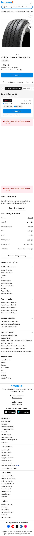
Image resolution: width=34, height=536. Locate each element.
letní (28, 222)
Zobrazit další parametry (17, 256)
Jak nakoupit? (5, 450)
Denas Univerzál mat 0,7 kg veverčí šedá (13, 349)
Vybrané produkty (7, 332)
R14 (28, 240)
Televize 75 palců (6, 291)
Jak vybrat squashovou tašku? (10, 322)
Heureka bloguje (6, 435)
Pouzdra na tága (6, 281)
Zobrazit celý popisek (17, 208)
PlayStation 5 (5, 368)
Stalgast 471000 (5, 338)
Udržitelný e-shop (6, 517)
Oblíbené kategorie (8, 267)
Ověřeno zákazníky (6, 504)
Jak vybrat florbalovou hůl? (9, 327)
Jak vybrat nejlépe (8, 318)
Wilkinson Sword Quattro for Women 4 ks (13, 346)
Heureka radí (5, 455)
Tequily (3, 275)
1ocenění (19, 107)
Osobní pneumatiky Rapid (8, 308)
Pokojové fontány (6, 270)
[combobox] (17, 7)
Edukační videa (5, 494)
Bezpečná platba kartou (8, 466)
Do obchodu (17, 111)
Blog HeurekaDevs (6, 437)
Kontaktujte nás (17, 398)
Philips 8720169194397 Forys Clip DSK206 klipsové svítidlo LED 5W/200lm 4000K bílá (17, 351)
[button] (11, 82)
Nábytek (3, 376)
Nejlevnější (26, 88)
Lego (2, 370)
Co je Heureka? (5, 421)
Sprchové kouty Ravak (7, 286)
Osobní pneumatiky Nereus (9, 310)
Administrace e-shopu (7, 476)
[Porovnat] (30, 16)
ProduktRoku (5, 510)
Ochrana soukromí (6, 463)
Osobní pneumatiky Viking (8, 313)
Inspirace (4, 515)
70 (29, 235)
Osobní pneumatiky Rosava (9, 302)
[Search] (4, 82)
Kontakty (4, 424)
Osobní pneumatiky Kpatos (9, 305)
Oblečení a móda (6, 378)
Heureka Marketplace (7, 484)
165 (29, 231)
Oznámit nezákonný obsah (9, 440)
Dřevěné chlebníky (6, 294)
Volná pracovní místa (7, 429)
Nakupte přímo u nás (7, 458)
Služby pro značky (6, 486)
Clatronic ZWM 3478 (7, 343)
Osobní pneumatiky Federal (7, 11)
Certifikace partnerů (7, 512)
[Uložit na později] (30, 27)
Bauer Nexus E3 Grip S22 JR (9, 336)
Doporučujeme (6, 357)
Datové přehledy (6, 489)
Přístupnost (4, 442)
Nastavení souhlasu (7, 460)
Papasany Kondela (6, 283)
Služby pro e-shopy (7, 481)
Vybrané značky (7, 299)
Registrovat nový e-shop (8, 478)
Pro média (4, 432)
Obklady (3, 288)
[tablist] (17, 82)
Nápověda (4, 497)
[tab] (11, 82)
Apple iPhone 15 (6, 360)
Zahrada (3, 373)
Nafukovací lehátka (6, 273)
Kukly (3, 278)
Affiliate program (6, 492)
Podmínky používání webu (22, 534)
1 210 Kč (27, 101)
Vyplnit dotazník (17, 404)
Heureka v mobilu (6, 453)
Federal (30, 218)
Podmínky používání (7, 427)
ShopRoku (4, 507)
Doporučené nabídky (14, 88)
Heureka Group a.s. (21, 532)
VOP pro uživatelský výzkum (9, 468)
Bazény (3, 365)
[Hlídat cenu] (30, 21)
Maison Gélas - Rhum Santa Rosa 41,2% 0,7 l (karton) (16, 341)
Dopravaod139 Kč (26, 103)
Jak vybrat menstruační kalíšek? (10, 324)
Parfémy (3, 362)
